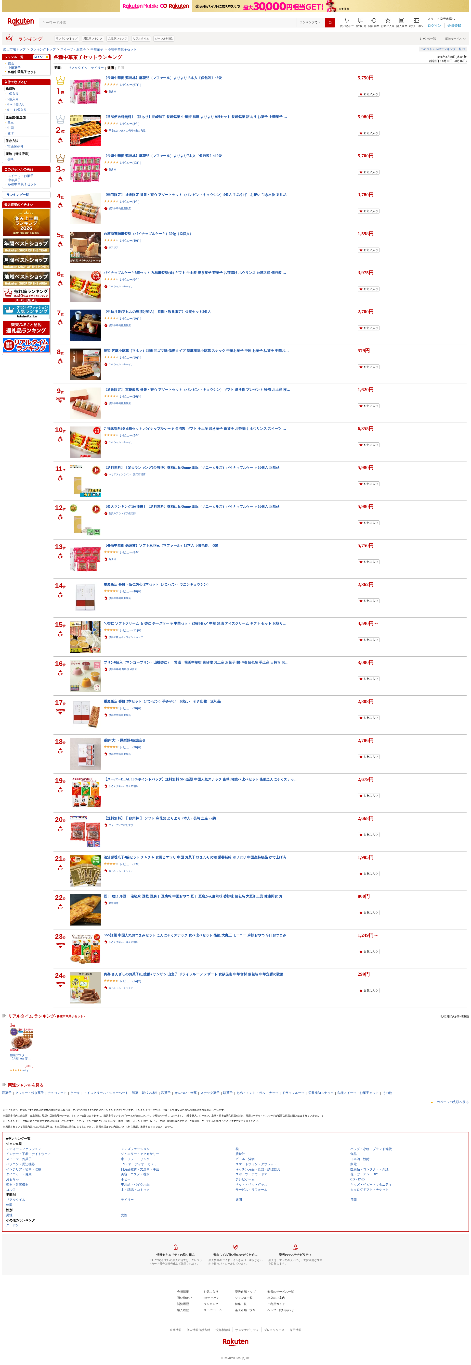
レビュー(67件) (130, 85)
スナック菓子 (210, 1093)
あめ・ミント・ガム (250, 1093)
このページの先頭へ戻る (451, 1102)
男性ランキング (92, 38)
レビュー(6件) (129, 279)
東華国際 (113, 903)
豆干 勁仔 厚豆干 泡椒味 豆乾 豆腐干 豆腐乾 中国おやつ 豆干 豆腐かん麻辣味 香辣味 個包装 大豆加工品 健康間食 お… (195, 896)
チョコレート (57, 1093)
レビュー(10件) (130, 318)
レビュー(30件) (130, 747)
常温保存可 (15, 146)
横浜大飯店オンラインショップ (126, 637)
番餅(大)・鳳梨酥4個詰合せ (125, 740)
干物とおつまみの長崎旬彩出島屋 (127, 130)
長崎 (10, 159)
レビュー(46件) (130, 591)
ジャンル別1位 (164, 38)
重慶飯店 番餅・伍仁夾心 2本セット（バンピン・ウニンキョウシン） (157, 584)
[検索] (330, 22)
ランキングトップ (67, 38)
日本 (10, 123)
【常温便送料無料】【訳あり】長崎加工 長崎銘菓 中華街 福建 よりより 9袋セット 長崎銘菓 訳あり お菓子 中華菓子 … (195, 117)
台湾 (10, 133)
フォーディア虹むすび (121, 825)
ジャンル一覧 (428, 38)
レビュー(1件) (129, 864)
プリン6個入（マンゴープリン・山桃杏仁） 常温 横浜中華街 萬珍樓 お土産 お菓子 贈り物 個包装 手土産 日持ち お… (196, 662)
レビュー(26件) (130, 396)
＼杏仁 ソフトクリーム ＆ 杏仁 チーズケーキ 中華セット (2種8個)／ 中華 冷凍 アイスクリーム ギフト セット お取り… (195, 623)
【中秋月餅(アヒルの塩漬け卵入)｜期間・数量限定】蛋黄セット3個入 (157, 311)
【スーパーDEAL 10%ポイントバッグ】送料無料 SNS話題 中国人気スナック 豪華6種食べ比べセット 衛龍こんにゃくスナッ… (201, 779)
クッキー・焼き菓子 (29, 1093)
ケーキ (75, 1093)
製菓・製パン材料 (144, 1093)
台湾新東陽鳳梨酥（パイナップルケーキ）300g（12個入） (148, 234)
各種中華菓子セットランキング (87, 57)
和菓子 (166, 1093)
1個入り (13, 94)
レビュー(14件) (130, 981)
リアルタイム (141, 38)
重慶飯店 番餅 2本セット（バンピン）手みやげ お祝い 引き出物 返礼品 (162, 701)
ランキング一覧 (18, 195)
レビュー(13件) (130, 162)
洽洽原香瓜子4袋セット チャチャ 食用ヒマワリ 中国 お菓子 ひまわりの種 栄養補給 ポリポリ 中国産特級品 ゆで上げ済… (196, 857)
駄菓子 (228, 1093)
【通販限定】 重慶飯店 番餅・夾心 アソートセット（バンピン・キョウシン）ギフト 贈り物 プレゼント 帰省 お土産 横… (197, 389)
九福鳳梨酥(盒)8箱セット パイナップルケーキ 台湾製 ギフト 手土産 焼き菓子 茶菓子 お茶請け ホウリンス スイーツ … (195, 428)
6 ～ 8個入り (16, 104)
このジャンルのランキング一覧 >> (443, 49)
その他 (387, 1093)
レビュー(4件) (129, 201)
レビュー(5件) (129, 435)
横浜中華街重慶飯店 (120, 208)
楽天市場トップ (14, 49)
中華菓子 (97, 49)
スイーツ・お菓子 (73, 49)
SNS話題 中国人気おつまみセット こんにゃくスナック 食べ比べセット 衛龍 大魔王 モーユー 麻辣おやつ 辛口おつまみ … (197, 935)
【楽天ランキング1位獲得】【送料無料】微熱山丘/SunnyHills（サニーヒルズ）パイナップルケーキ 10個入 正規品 (191, 506)
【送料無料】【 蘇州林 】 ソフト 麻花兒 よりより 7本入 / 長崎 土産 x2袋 (160, 818)
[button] (360, 23)
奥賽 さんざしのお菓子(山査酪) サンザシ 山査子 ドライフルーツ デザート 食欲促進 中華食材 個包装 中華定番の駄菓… (195, 974)
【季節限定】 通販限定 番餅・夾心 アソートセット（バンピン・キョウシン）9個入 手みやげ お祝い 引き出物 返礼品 (195, 195)
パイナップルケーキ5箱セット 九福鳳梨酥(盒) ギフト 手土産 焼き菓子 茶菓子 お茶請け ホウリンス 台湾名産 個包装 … (195, 273)
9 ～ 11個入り (17, 110)
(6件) (25, 1070)
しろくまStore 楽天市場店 (123, 786)
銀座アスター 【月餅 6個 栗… (20, 1056)
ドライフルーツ (293, 1093)
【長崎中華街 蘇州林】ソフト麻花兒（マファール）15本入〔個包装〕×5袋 (161, 545)
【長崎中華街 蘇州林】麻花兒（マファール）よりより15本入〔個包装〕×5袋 (163, 78)
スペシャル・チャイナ (121, 286)
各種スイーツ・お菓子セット (358, 1093)
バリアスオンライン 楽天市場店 (127, 474)
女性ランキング (117, 38)
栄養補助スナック (321, 1093)
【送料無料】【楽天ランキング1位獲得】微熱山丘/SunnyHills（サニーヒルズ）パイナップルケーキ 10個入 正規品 (191, 467)
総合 (11, 63)
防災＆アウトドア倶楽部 (122, 513)
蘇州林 (112, 91)
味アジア (113, 247)
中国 (10, 128)
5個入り (13, 99)
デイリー (97, 68)
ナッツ (273, 1093)
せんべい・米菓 (185, 1093)
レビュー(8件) (129, 123)
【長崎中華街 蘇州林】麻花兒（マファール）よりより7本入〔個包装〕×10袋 (163, 156)
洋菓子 (7, 1093)
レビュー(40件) (130, 240)
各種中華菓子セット (122, 49)
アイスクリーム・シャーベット (106, 1093)
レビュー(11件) (130, 630)
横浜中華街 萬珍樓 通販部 (123, 669)
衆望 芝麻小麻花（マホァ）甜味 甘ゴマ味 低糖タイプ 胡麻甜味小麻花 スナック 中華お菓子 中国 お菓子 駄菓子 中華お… (196, 350)
